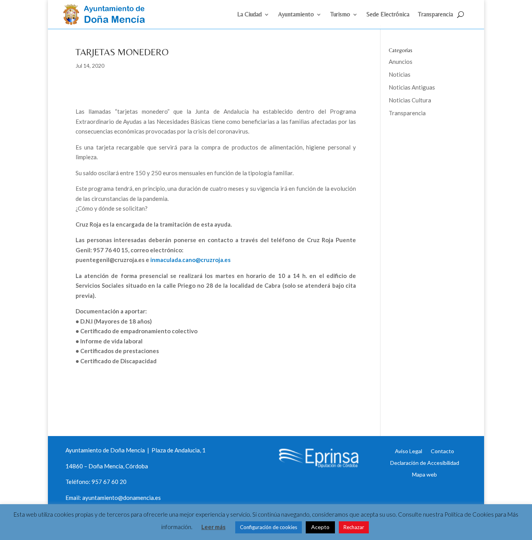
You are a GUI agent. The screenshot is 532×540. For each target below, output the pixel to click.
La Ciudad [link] (249, 15)
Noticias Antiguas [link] (412, 87)
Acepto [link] (320, 527)
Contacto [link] (442, 451)
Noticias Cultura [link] (410, 100)
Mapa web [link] (424, 474)
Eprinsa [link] (418, 138)
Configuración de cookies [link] (268, 527)
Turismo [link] (340, 15)
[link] (107, 22)
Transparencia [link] (435, 15)
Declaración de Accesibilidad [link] (424, 462)
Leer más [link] (213, 526)
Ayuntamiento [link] (296, 15)
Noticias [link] (399, 74)
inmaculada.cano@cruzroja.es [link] (190, 259)
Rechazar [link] (354, 527)
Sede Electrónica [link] (387, 15)
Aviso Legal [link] (408, 451)
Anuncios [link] (400, 61)
